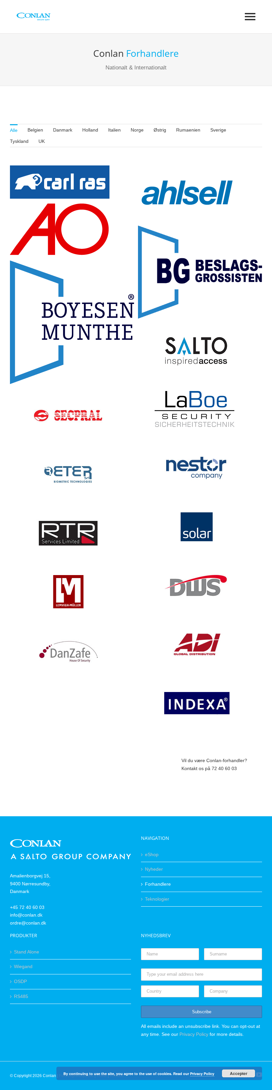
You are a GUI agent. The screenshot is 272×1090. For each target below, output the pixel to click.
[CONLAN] (70, 842)
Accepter (238, 1073)
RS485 (21, 996)
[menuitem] (14, 130)
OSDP (20, 981)
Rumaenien (188, 130)
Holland (90, 130)
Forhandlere (158, 884)
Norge (137, 130)
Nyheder (154, 869)
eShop (152, 854)
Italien (114, 130)
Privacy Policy (193, 1034)
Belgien (35, 130)
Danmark (62, 130)
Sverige (218, 130)
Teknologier (157, 899)
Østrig (160, 130)
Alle (14, 130)
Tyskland (19, 141)
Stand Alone (26, 951)
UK (41, 141)
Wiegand (23, 966)
